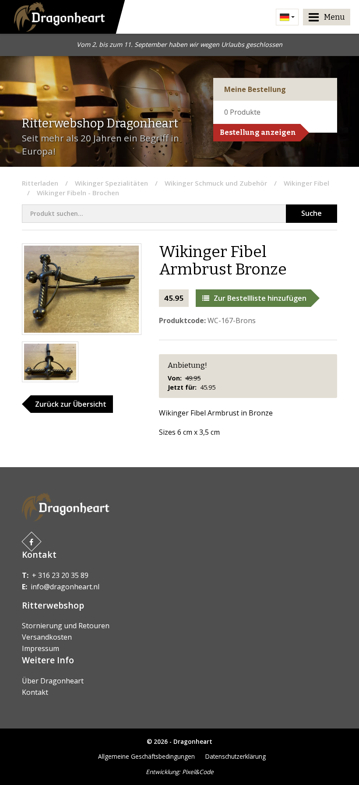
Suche (311, 213)
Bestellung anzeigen (258, 132)
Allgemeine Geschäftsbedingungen (146, 756)
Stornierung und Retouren (65, 625)
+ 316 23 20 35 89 (60, 575)
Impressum (40, 648)
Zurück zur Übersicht (70, 404)
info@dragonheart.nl (65, 586)
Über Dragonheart (53, 681)
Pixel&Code (198, 771)
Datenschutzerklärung (235, 756)
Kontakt (35, 692)
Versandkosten (47, 637)
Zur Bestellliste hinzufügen (260, 298)
